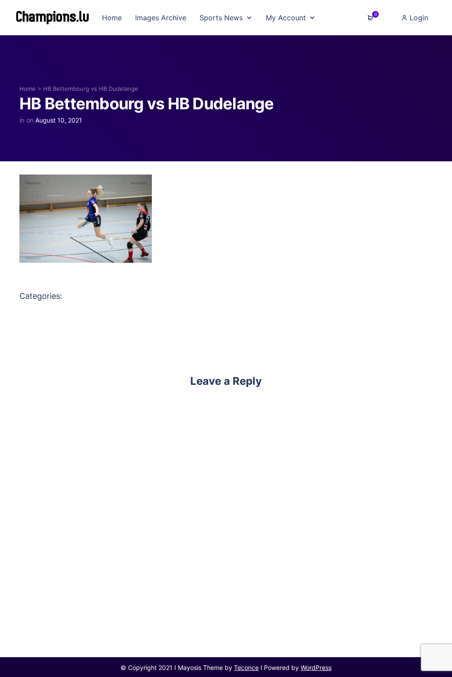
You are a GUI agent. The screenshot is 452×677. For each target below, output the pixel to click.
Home (27, 88)
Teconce (246, 667)
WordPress (316, 667)
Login (417, 17)
